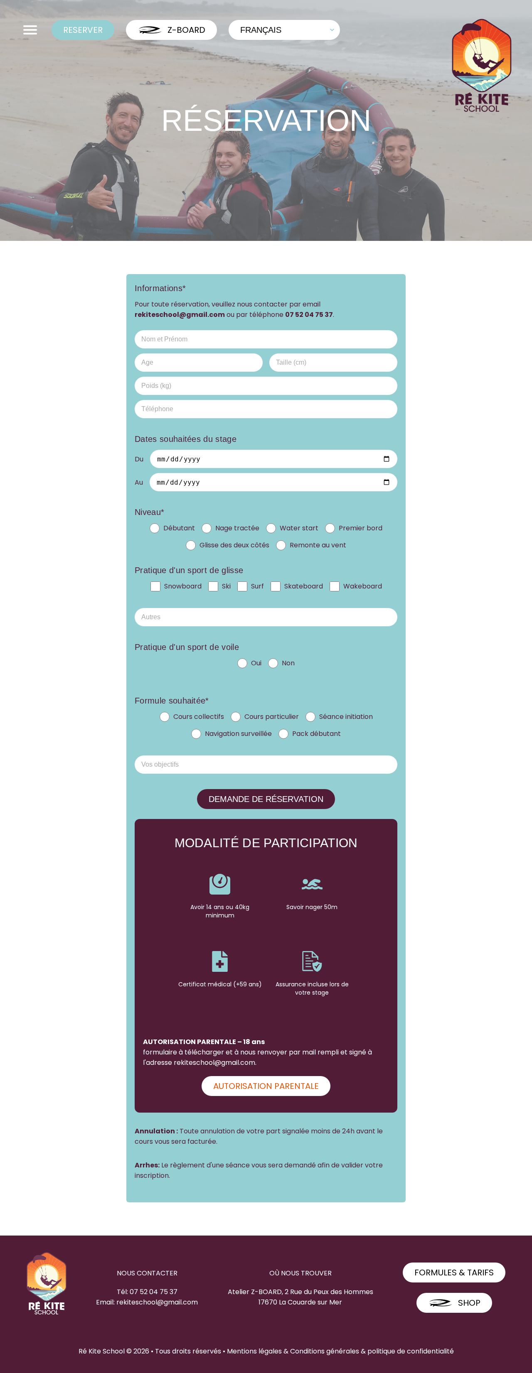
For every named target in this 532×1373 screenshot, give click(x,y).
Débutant (179, 528)
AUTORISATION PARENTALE (266, 1086)
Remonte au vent (318, 545)
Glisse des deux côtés (234, 545)
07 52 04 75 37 (309, 314)
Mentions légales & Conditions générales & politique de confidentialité (340, 1351)
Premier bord (360, 528)
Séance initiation (346, 716)
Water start (299, 528)
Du (139, 459)
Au (139, 482)
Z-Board (186, 30)
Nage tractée (237, 528)
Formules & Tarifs (454, 1272)
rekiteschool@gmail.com (180, 314)
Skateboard (303, 586)
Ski (226, 586)
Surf (257, 586)
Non (288, 663)
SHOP (469, 1303)
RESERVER (83, 30)
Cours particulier (271, 716)
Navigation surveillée (238, 733)
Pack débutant (316, 733)
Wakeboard (362, 586)
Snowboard (183, 586)
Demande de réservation (266, 799)
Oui (256, 663)
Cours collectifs (198, 716)
